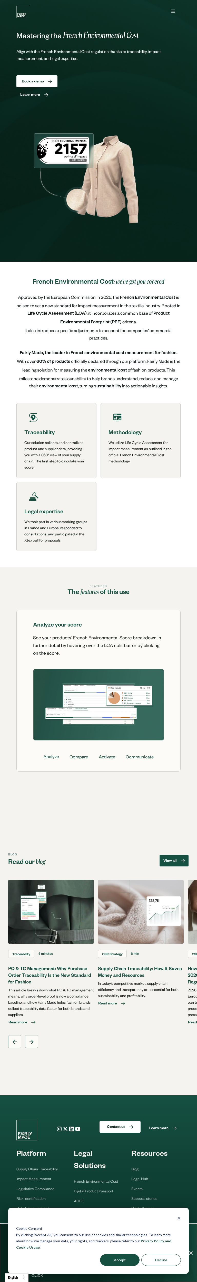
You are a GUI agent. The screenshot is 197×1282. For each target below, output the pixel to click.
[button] (173, 11)
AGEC (79, 1201)
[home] (22, 12)
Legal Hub (139, 1178)
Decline (161, 1260)
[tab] (51, 756)
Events (137, 1188)
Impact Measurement (33, 1178)
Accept (120, 1260)
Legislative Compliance (35, 1188)
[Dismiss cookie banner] (179, 1219)
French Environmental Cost (96, 1181)
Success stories (144, 1198)
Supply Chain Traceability (37, 1169)
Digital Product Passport (93, 1191)
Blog (135, 1169)
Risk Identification (31, 1198)
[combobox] (16, 1277)
